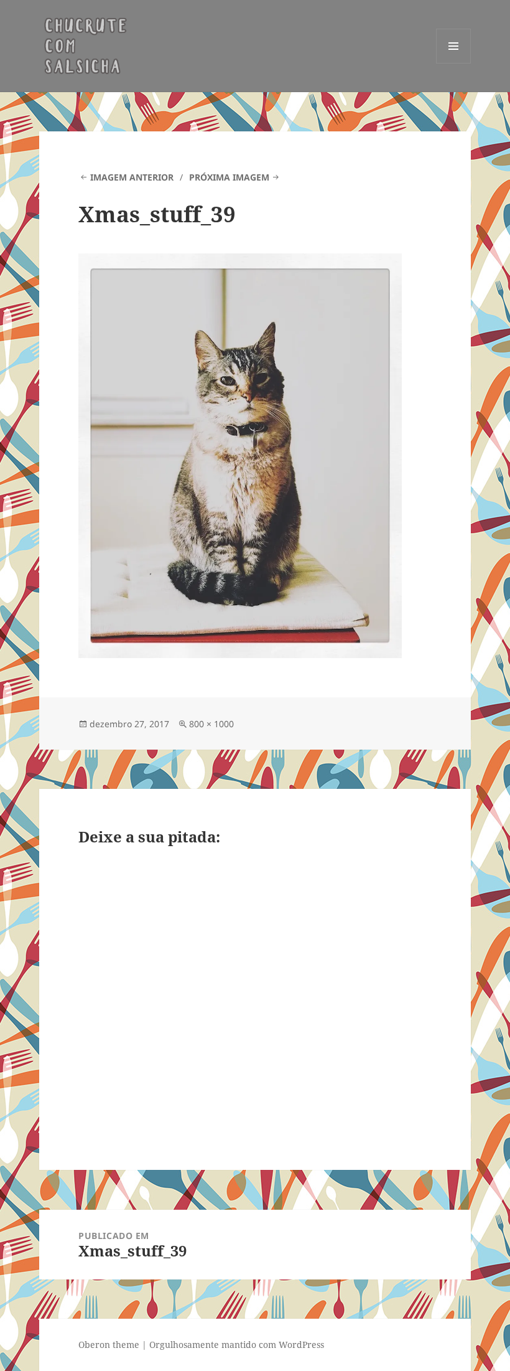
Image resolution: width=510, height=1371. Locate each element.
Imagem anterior (132, 177)
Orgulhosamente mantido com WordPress (236, 1344)
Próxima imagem (229, 177)
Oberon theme (108, 1344)
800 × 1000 (211, 724)
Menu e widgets (454, 63)
